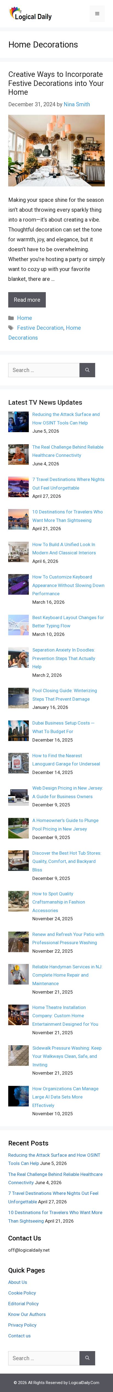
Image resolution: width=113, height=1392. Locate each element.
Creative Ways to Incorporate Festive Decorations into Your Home (56, 83)
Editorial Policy (23, 1303)
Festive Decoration (40, 328)
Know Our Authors (27, 1314)
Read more (27, 300)
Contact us (19, 1335)
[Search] (87, 370)
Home (24, 318)
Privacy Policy (22, 1325)
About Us (17, 1282)
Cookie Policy (22, 1293)
